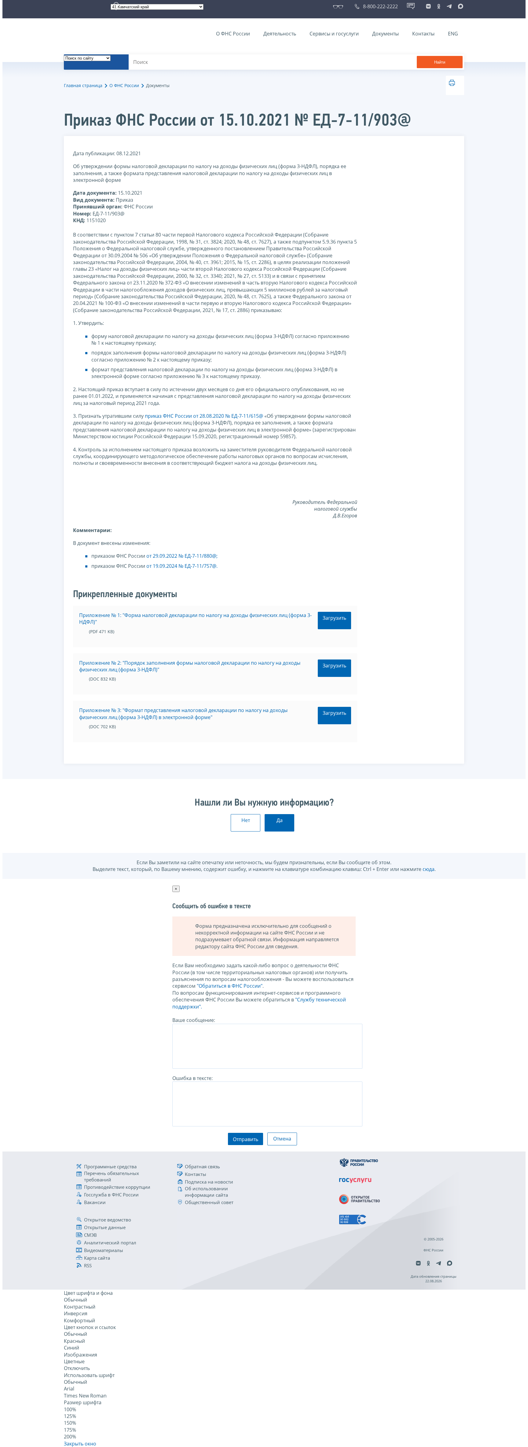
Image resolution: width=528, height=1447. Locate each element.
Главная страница (83, 85)
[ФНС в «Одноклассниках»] (438, 6)
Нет (245, 820)
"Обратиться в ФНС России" (229, 985)
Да (280, 820)
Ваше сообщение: (193, 1020)
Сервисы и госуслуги (334, 33)
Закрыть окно (80, 1443)
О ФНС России (233, 33)
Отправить (245, 1139)
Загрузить (334, 618)
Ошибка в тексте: (192, 1078)
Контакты (423, 33)
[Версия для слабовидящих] (339, 6)
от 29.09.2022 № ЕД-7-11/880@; (182, 556)
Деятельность (279, 33)
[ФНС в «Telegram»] (449, 6)
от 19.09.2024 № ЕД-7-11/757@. (182, 566)
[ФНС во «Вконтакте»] (428, 6)
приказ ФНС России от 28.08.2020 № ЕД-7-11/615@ (204, 416)
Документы (385, 33)
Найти (439, 62)
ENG (453, 33)
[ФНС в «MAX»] (459, 6)
